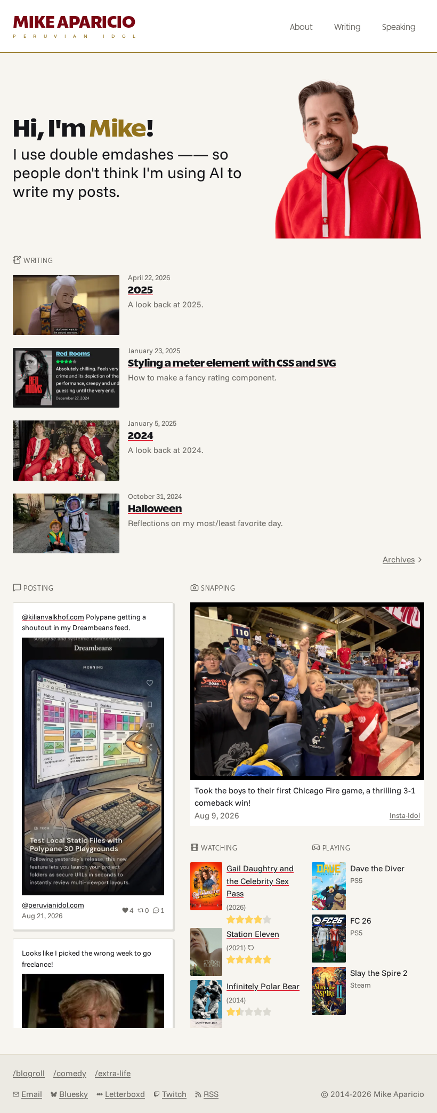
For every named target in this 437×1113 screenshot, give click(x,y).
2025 (140, 290)
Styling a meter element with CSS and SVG (232, 364)
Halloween (155, 509)
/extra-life (113, 1073)
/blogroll (29, 1073)
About (301, 27)
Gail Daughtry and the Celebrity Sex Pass (260, 881)
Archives (399, 559)
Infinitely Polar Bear (263, 986)
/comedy (69, 1073)
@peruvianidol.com (53, 904)
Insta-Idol (405, 815)
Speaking (399, 27)
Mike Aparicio (74, 22)
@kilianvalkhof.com (53, 616)
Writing (347, 27)
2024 (140, 436)
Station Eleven (252, 933)
